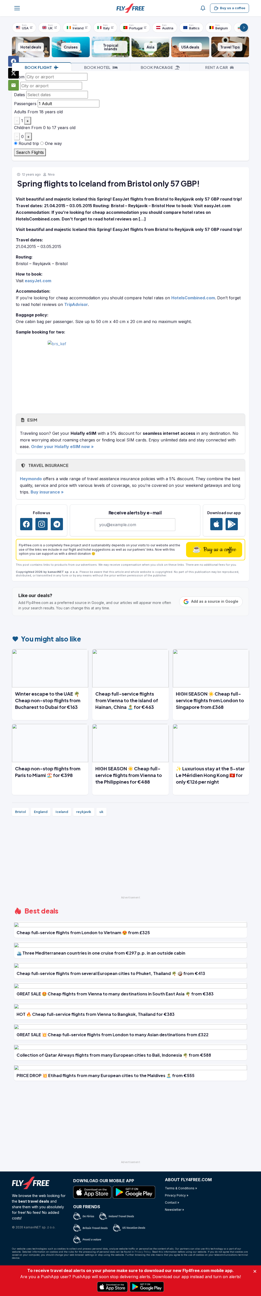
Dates (19, 94)
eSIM (31, 420)
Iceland (62, 812)
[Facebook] (26, 524)
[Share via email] (13, 85)
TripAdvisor (76, 304)
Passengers (25, 103)
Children (22, 127)
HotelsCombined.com (193, 297)
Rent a (216, 67)
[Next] (244, 27)
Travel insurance (48, 465)
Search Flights (30, 152)
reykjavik (83, 812)
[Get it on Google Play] (232, 524)
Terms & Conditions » (181, 1188)
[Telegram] (57, 524)
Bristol (20, 812)
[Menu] (17, 8)
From (19, 76)
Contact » (172, 1202)
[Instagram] (41, 524)
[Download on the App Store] (216, 524)
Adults (20, 111)
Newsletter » (174, 1210)
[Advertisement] (130, 858)
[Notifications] (203, 8)
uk (101, 812)
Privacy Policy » (176, 1195)
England (40, 812)
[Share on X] (13, 73)
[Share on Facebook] (13, 61)
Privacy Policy (143, 1251)
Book (38, 67)
